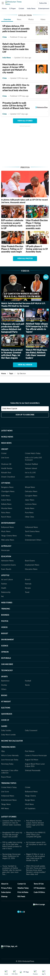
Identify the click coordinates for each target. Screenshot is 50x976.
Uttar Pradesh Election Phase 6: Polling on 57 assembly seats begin (12, 249)
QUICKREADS (6, 714)
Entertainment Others (33, 540)
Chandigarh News (7, 491)
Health (3, 588)
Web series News (7, 540)
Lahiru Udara (30, 477)
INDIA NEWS (6, 443)
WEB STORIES (6, 603)
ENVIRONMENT (7, 640)
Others (3, 689)
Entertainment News (9, 800)
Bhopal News (30, 487)
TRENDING (5, 609)
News (19, 19)
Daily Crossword (31, 730)
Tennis (27, 685)
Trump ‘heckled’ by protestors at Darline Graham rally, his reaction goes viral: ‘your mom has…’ (11, 870)
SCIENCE (4, 646)
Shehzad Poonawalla (32, 770)
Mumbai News (6, 508)
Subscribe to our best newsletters (25, 403)
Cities (4, 37)
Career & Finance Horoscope (36, 755)
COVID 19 (5, 720)
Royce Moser (6, 777)
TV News (28, 536)
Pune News (29, 513)
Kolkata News (6, 504)
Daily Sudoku (6, 730)
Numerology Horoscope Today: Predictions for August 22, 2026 (11, 856)
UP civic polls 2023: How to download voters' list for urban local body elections (15, 88)
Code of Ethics (39, 892)
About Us (4, 884)
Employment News (32, 565)
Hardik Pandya (6, 468)
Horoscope (5, 550)
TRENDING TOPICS (8, 783)
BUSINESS (5, 615)
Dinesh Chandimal (8, 477)
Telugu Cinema (30, 796)
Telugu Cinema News (9, 536)
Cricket (21, 8)
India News (31, 8)
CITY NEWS (5, 483)
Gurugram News (31, 496)
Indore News (6, 500)
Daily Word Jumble (8, 735)
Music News (5, 531)
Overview (7, 19)
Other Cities (29, 517)
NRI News (5, 808)
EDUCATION (6, 556)
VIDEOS (4, 627)
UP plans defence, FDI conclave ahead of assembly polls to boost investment (16, 29)
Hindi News (29, 804)
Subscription (6, 892)
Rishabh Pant (6, 473)
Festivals (28, 584)
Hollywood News (31, 527)
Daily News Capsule (9, 409)
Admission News (7, 561)
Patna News (5, 513)
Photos (31, 19)
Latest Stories (8, 817)
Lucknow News (31, 504)
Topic (11, 373)
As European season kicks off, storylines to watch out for (36, 844)
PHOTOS (4, 621)
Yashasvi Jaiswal (31, 468)
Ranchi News (6, 517)
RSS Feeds (21, 896)
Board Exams (30, 561)
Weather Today (23, 888)
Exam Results (6, 569)
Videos (42, 19)
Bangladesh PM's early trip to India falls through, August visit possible (12, 835)
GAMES (4, 726)
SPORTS (4, 677)
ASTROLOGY (6, 546)
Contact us (21, 884)
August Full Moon (31, 760)
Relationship (5, 592)
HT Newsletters (39, 888)
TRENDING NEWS (8, 747)
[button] (2, 3)
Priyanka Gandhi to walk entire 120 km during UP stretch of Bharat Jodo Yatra (15, 105)
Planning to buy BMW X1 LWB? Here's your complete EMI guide (35, 835)
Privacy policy (6, 888)
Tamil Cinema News (32, 531)
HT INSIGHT (6, 702)
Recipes (28, 588)
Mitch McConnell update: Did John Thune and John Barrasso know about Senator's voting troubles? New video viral (36, 870)
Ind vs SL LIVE (30, 473)
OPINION (5, 652)
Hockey (4, 685)
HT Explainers (30, 808)
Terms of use (39, 884)
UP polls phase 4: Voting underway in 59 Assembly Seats (37, 249)
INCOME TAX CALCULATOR (12, 741)
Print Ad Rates (22, 892)
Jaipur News (29, 500)
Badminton (5, 681)
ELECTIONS (5, 708)
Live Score (5, 458)
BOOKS (4, 695)
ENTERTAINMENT (8, 523)
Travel (27, 592)
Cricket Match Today (32, 453)
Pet (2, 596)
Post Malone (29, 751)
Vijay (3, 751)
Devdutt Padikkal (31, 464)
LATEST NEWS (6, 431)
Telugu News (6, 804)
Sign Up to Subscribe (25, 415)
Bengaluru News (7, 487)
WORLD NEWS (7, 437)
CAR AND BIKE (7, 664)
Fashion (4, 584)
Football (28, 681)
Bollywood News (7, 527)
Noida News (29, 508)
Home (4, 8)
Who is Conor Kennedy (10, 755)
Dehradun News (31, 491)
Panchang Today (7, 764)
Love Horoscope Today (9, 760)
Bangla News (30, 800)
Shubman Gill (6, 464)
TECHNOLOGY (7, 670)
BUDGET (4, 633)
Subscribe (43, 3)
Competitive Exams (8, 565)
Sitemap (4, 896)
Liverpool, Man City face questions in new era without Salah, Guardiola (11, 823)
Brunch (27, 580)
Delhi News (5, 496)
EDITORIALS (6, 658)
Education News (31, 569)
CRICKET (4, 449)
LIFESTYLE (5, 575)
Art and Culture (7, 580)
